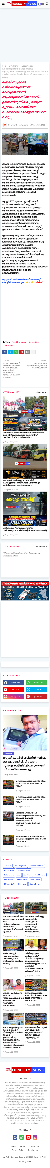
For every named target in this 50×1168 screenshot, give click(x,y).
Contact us (34, 1146)
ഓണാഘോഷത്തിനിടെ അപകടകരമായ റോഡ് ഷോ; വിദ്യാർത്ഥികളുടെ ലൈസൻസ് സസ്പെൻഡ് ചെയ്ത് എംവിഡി (24, 434)
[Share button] (33, 352)
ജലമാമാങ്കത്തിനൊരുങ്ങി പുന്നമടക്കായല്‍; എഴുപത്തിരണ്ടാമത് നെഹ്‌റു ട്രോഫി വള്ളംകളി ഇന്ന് (36, 1032)
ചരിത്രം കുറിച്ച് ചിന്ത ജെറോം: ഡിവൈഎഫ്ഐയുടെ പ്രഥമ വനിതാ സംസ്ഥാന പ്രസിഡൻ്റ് (13, 999)
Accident (7, 866)
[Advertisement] (25, 35)
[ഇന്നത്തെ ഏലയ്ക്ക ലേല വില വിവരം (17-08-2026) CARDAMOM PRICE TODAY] (8, 784)
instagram (15, 696)
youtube (15, 689)
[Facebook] (4, 352)
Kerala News (34, 342)
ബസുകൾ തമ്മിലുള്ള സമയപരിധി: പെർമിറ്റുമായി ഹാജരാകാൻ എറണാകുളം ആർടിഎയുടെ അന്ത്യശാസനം (21, 482)
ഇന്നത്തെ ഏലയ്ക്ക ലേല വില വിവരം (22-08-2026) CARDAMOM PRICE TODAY (36, 997)
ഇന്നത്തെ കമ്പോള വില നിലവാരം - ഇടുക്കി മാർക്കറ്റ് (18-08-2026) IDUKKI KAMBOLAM (31, 839)
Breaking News (19, 342)
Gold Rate (27, 875)
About (23, 1146)
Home (5, 65)
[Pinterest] (21, 352)
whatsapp (38, 682)
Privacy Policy (18, 1150)
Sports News (35, 884)
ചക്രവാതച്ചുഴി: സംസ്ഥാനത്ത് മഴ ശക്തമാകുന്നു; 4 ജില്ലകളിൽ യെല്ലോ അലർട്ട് (25, 529)
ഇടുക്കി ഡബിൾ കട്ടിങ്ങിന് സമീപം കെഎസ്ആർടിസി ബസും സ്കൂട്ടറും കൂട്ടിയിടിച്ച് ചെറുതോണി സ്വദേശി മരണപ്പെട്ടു (24, 763)
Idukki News (8, 879)
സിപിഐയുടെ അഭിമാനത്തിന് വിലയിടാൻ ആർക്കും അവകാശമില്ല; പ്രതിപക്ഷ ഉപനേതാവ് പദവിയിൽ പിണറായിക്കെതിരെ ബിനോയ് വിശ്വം (35, 962)
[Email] (27, 352)
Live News (13, 65)
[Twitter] (10, 352)
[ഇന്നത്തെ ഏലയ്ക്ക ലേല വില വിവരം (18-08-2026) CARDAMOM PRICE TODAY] (8, 800)
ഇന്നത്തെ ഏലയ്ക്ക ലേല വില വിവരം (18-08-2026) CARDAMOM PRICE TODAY (31, 799)
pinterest (38, 696)
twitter (38, 689)
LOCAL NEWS (9, 884)
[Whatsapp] (15, 352)
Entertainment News (12, 875)
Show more (41, 392)
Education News (24, 870)
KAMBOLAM (22, 879)
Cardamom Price (36, 866)
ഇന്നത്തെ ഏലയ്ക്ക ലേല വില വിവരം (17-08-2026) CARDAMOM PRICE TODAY (31, 783)
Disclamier (33, 1150)
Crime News (9, 870)
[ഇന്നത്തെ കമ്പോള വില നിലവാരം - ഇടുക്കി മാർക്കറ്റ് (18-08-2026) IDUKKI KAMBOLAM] (8, 840)
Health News (40, 875)
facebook (15, 682)
